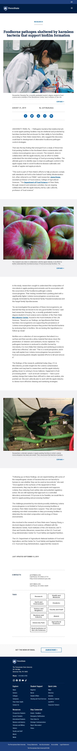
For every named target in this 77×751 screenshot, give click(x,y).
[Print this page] (51, 116)
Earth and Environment (39, 603)
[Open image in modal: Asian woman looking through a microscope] (38, 66)
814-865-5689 (43, 586)
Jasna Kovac (55, 177)
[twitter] (32, 116)
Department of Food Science (36, 182)
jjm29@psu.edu (35, 575)
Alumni (56, 616)
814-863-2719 (43, 577)
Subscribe (50, 650)
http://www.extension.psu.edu (40, 579)
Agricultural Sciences (56, 623)
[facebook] (25, 116)
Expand (60, 102)
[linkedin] (38, 116)
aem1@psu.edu (35, 584)
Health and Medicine (56, 596)
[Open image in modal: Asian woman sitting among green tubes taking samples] (38, 424)
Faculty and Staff (56, 610)
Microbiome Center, (20, 317)
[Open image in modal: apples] (38, 233)
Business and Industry (38, 616)
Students (56, 603)
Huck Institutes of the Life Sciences (38, 629)
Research (38, 22)
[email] (44, 116)
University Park (39, 623)
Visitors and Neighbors (38, 609)
